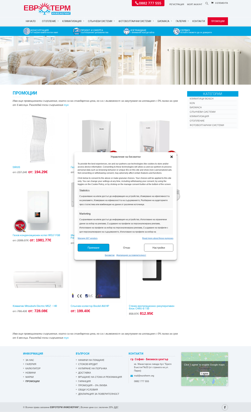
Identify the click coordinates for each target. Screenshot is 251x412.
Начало (31, 21)
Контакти (198, 21)
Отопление (49, 21)
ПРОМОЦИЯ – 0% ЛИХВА (92, 385)
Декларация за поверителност (131, 255)
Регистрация (176, 4)
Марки (29, 377)
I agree (204, 373)
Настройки (158, 247)
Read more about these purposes (157, 238)
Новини (30, 372)
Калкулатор (32, 368)
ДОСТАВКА (84, 372)
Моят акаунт (194, 4)
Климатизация (71, 21)
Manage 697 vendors (87, 238)
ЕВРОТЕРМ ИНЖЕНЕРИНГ (64, 407)
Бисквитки (110, 255)
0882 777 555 (150, 3)
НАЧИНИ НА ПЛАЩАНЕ (91, 360)
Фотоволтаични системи (134, 21)
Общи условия (88, 389)
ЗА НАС (29, 360)
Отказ (126, 247)
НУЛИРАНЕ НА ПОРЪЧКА (92, 368)
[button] (171, 156)
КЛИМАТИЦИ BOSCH (201, 98)
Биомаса (163, 21)
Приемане (93, 247)
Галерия (181, 21)
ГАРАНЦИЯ (84, 381)
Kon (192, 103)
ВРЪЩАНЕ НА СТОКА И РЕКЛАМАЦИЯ (100, 377)
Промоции (218, 21)
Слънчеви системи (100, 21)
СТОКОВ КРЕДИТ (88, 364)
